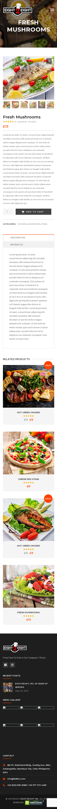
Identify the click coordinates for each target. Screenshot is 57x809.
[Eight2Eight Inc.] (17, 9)
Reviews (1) (16, 244)
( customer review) (25, 121)
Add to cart (35, 212)
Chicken (22, 224)
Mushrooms (33, 224)
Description (18, 237)
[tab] (28, 238)
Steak (44, 224)
